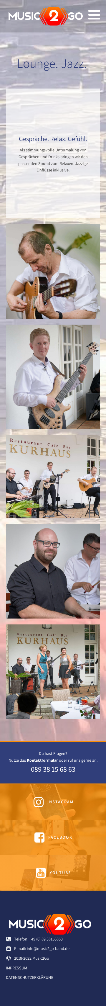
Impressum (16, 968)
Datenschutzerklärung (30, 977)
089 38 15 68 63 (53, 769)
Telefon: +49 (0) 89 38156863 (38, 939)
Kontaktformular (42, 760)
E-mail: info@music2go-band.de (41, 948)
